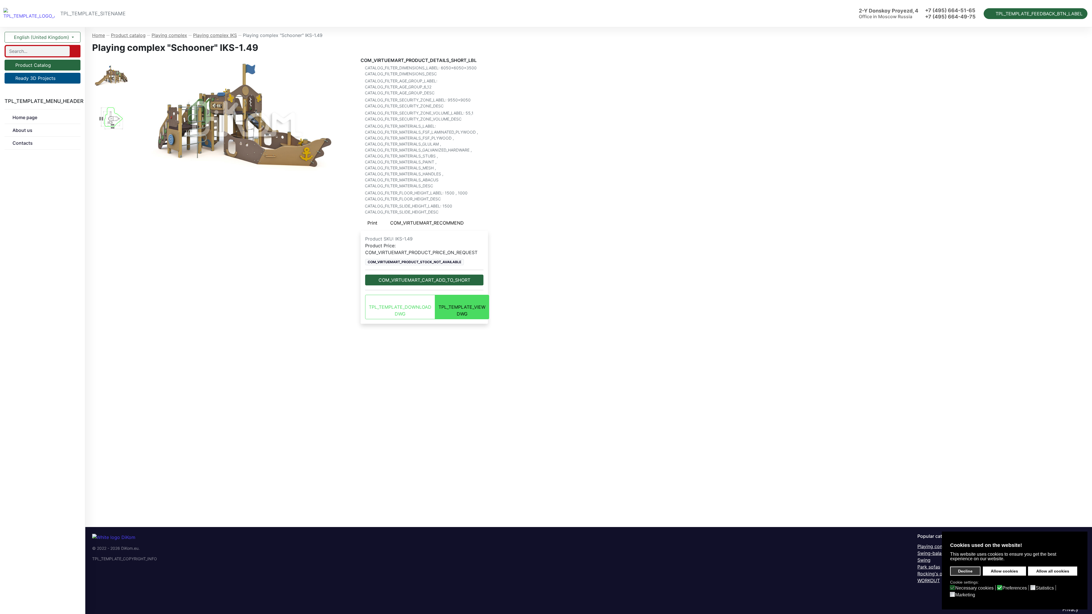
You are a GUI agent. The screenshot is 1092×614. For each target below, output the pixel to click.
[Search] (74, 51)
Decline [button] (965, 571)
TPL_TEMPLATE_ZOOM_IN (246, 118)
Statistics (1045, 588)
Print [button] (372, 223)
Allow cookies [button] (1004, 571)
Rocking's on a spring (940, 573)
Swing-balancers (935, 553)
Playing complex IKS (939, 546)
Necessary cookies (974, 588)
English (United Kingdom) (42, 37)
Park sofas (928, 567)
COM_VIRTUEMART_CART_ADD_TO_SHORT (424, 280)
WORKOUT (928, 580)
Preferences (1014, 588)
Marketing (965, 595)
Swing (923, 560)
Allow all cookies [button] (1052, 571)
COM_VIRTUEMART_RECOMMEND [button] (427, 223)
